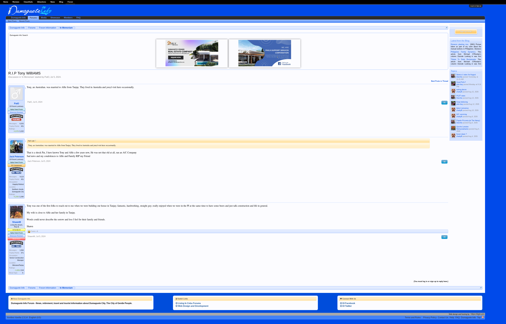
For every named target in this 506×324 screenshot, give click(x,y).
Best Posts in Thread (439, 81)
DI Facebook (348, 303)
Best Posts (12, 21)
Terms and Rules (413, 317)
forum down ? (461, 134)
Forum (70, 2)
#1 (444, 103)
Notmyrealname (462, 129)
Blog (61, 2)
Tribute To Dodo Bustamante (463, 59)
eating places (461, 90)
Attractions (41, 2)
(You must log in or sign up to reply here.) (431, 281)
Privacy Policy (430, 317)
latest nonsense (462, 108)
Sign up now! (466, 32)
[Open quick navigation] (446, 28)
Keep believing (462, 102)
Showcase (55, 18)
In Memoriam (28, 77)
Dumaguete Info (18, 18)
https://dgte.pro (477, 314)
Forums (33, 18)
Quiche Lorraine (462, 127)
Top (479, 317)
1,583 (22, 250)
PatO (47, 77)
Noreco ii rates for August (466, 75)
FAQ (78, 18)
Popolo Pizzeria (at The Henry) (468, 120)
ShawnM (16, 222)
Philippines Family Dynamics (463, 52)
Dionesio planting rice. (460, 44)
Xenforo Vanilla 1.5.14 (17, 317)
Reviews (16, 2)
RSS (483, 317)
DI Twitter (347, 306)
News (52, 2)
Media (44, 18)
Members (68, 18)
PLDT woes (460, 96)
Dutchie (459, 77)
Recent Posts (24, 21)
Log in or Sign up (475, 6)
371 (22, 253)
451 (22, 126)
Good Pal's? (461, 82)
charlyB (459, 92)
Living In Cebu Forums (189, 303)
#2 (444, 162)
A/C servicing (461, 114)
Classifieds (28, 2)
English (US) (35, 317)
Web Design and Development (192, 306)
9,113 (22, 177)
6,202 (22, 124)
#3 (444, 237)
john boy (459, 84)
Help (452, 317)
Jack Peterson (16, 156)
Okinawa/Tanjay (18, 265)
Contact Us (443, 317)
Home (5, 2)
